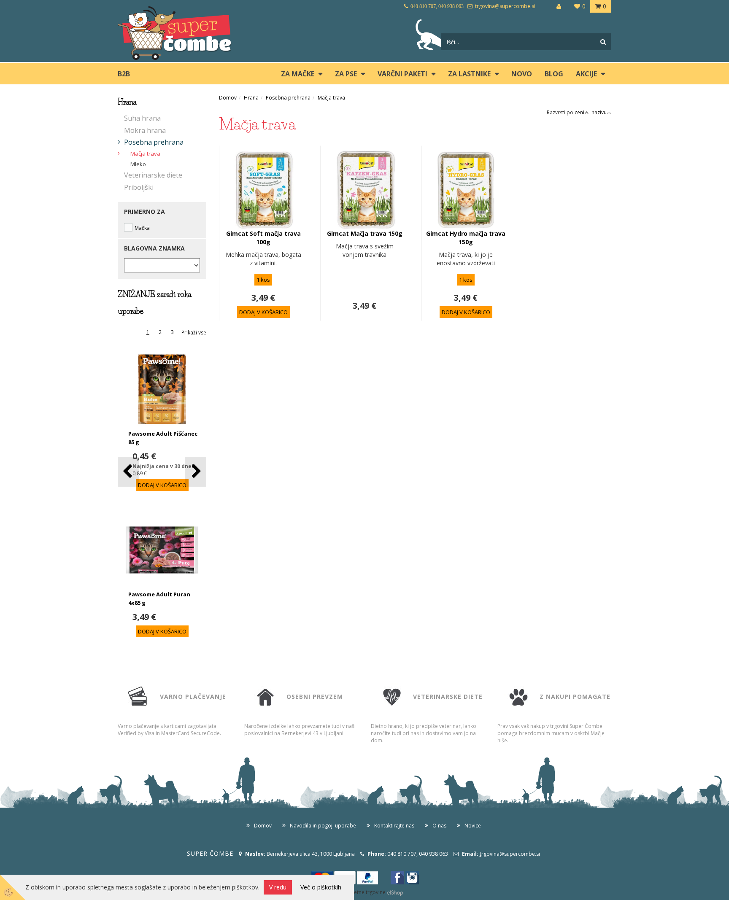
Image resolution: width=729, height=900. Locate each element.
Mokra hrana (145, 130)
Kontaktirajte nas (394, 825)
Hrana (251, 97)
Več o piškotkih (320, 887)
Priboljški (139, 187)
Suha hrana (142, 118)
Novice (472, 825)
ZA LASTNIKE (469, 73)
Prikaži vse (193, 332)
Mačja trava (145, 153)
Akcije (586, 73)
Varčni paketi (402, 73)
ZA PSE (346, 73)
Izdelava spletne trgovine (356, 892)
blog (554, 73)
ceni (579, 112)
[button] (195, 472)
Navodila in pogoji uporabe (323, 825)
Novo (521, 73)
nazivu (599, 112)
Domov (228, 97)
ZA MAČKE (297, 73)
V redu (277, 887)
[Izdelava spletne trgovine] (395, 892)
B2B (124, 73)
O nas (439, 825)
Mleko (138, 164)
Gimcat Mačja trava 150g (364, 233)
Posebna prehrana (154, 142)
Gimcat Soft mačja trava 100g (263, 237)
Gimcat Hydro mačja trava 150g (465, 237)
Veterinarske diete (153, 175)
